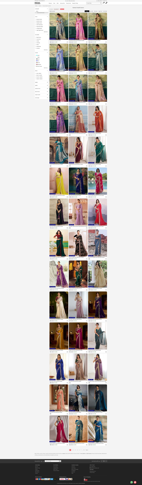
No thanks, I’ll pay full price (74, 252)
